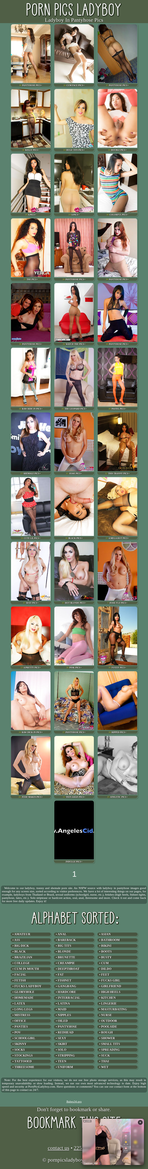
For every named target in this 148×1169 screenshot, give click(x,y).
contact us (58, 1148)
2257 (79, 1148)
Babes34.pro (74, 1101)
